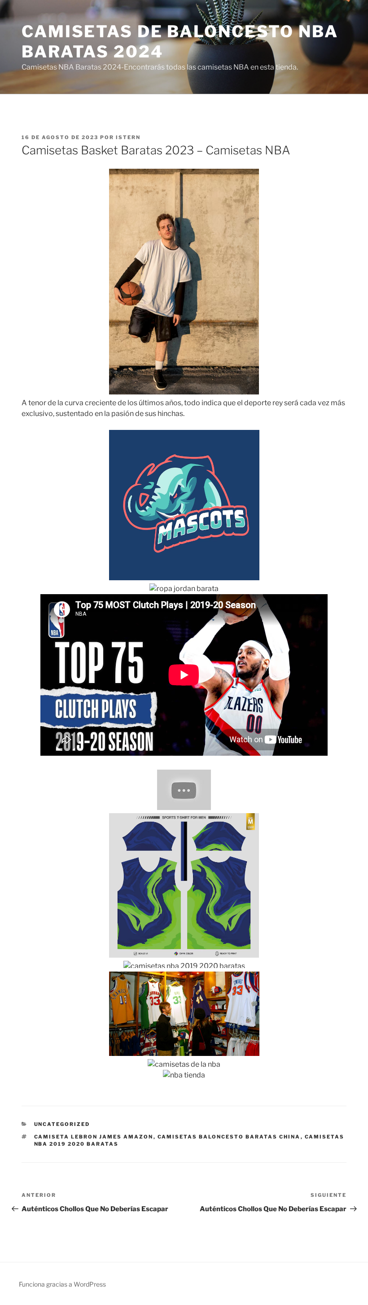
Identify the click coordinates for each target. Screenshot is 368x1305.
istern (128, 137)
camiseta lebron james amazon (93, 1137)
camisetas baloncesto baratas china (229, 1137)
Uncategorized (62, 1124)
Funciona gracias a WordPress (62, 1284)
